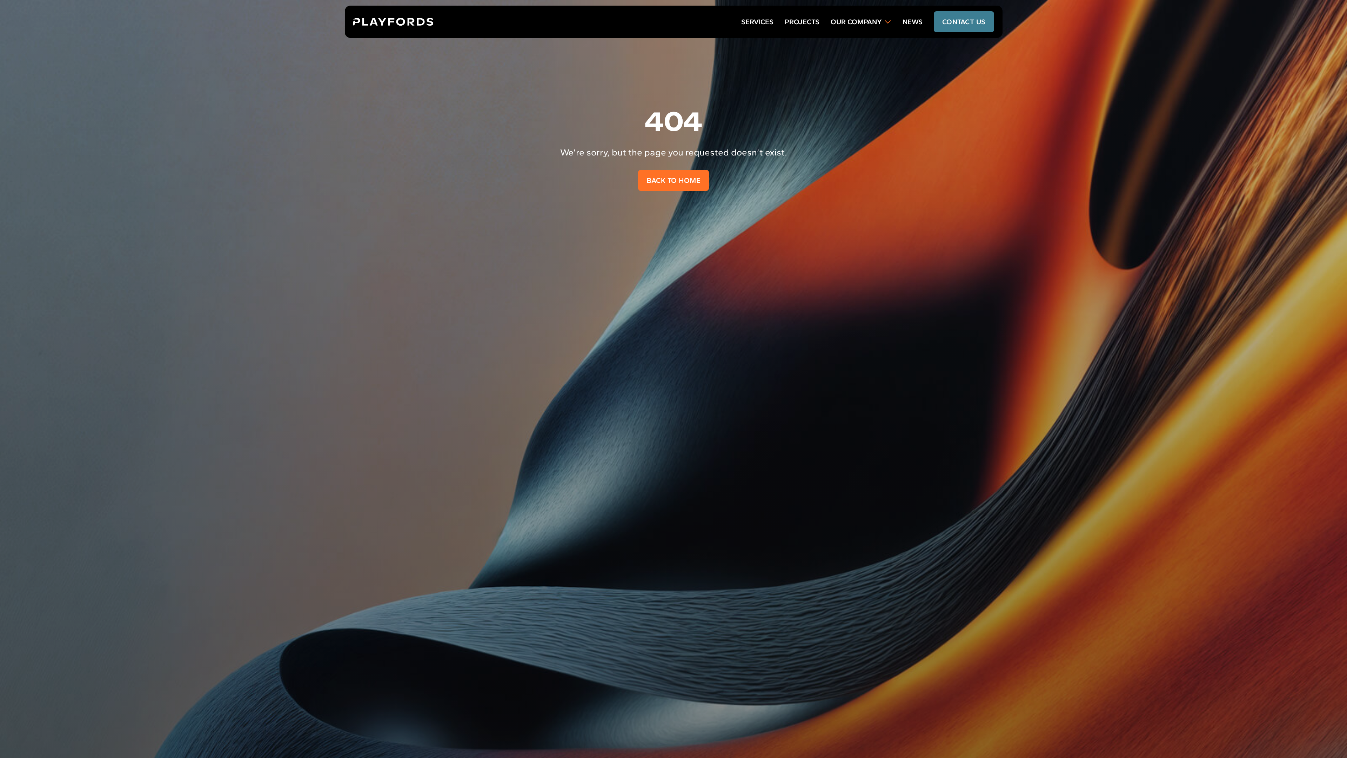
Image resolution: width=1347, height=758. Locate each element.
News (913, 22)
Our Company (856, 22)
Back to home (673, 180)
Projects (802, 22)
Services (757, 22)
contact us (964, 22)
